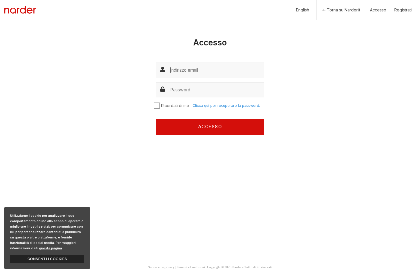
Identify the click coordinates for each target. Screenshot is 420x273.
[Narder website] (20, 10)
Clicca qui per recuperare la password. (226, 105)
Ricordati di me (175, 105)
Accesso (378, 9)
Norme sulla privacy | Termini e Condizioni (176, 267)
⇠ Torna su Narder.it (341, 9)
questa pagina (50, 248)
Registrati (403, 9)
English (302, 9)
